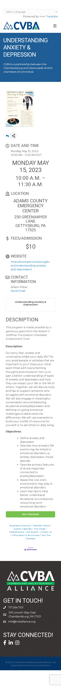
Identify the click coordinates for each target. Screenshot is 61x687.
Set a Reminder (30, 514)
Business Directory (20, 525)
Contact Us (46, 532)
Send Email (18, 290)
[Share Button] (13, 135)
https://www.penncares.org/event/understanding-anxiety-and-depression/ (30, 265)
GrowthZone (44, 665)
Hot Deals (39, 528)
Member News (41, 525)
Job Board (32, 532)
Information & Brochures (25, 535)
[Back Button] (7, 136)
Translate (52, 16)
